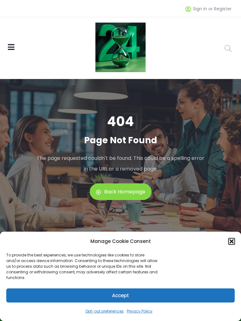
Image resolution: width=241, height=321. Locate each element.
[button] (231, 241)
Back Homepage (124, 191)
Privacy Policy (140, 311)
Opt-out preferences (104, 311)
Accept (120, 295)
